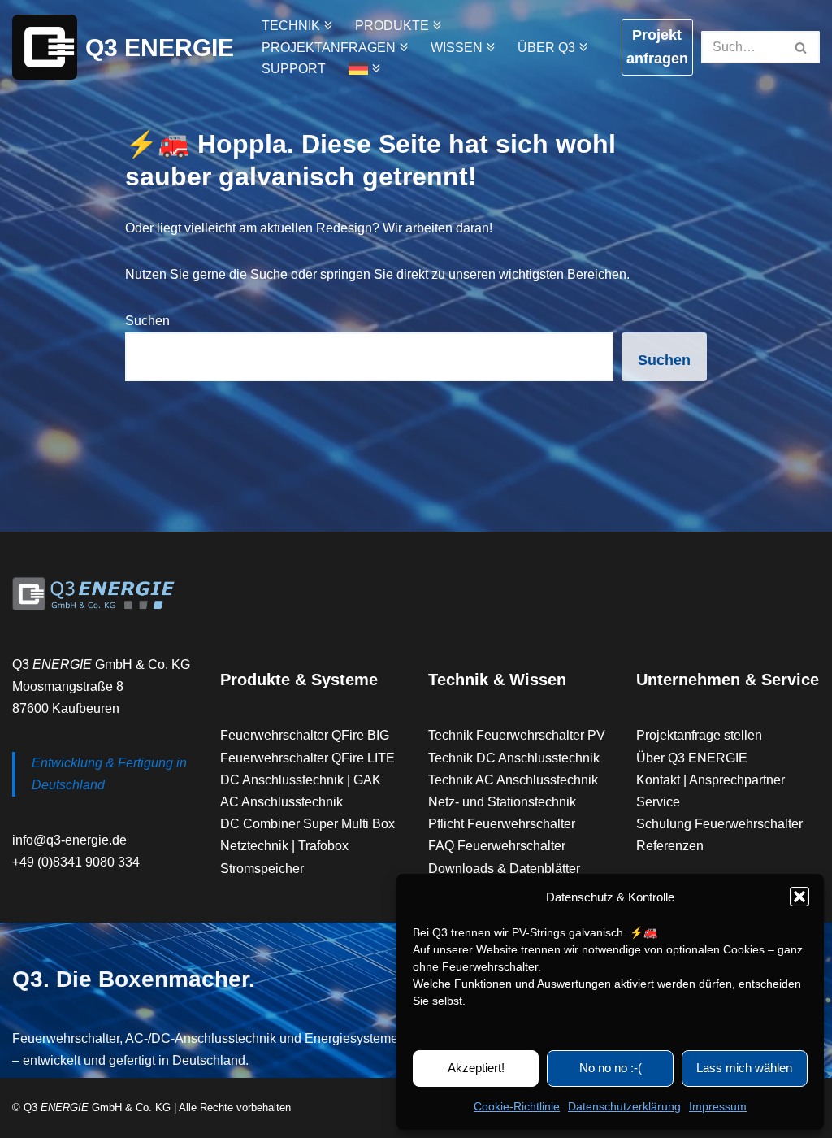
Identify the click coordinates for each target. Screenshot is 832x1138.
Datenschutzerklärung (624, 1106)
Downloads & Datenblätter (504, 868)
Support (294, 69)
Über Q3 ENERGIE (692, 758)
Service (658, 802)
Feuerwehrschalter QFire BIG (304, 735)
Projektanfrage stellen (699, 735)
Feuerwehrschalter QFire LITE (307, 758)
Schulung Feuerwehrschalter (719, 824)
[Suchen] (801, 47)
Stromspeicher (262, 868)
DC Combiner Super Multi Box (307, 824)
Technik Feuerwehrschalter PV (516, 735)
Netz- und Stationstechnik (502, 802)
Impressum (718, 1106)
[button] (799, 896)
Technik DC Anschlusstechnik (514, 758)
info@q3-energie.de (69, 840)
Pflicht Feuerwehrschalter (501, 824)
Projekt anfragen (657, 47)
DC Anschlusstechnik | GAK (300, 780)
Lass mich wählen (744, 1068)
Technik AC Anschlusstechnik (513, 780)
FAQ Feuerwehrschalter (497, 846)
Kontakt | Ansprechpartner (710, 780)
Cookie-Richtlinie (517, 1106)
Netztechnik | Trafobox (284, 846)
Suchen (147, 321)
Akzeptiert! (476, 1068)
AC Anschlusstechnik (281, 802)
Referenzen (670, 846)
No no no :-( (610, 1068)
